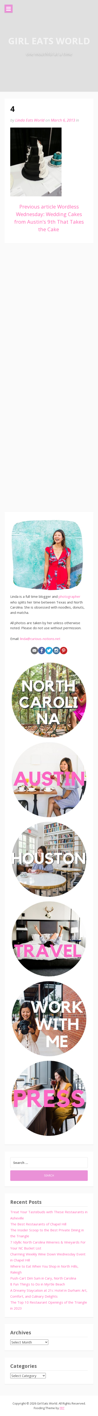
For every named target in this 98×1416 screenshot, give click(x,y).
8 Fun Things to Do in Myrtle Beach (37, 1284)
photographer (69, 596)
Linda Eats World (29, 120)
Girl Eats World (49, 40)
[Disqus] (49, 315)
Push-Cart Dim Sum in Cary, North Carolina (43, 1278)
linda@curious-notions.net (40, 638)
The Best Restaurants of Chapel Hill (38, 1224)
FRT (62, 1408)
